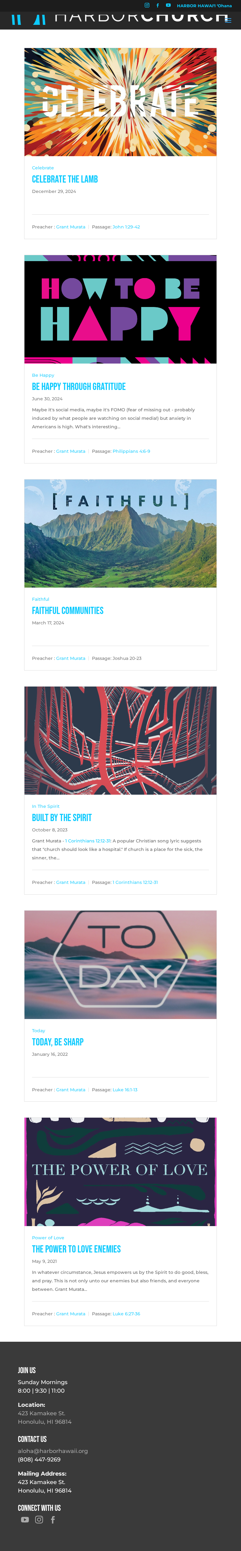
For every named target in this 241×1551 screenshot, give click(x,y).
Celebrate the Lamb (65, 179)
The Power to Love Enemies (76, 1249)
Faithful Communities (68, 611)
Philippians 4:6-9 (131, 451)
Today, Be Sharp (57, 1042)
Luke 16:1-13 (125, 1089)
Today (38, 1030)
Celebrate (43, 168)
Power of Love (48, 1238)
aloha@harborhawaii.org (53, 1451)
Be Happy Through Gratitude (79, 387)
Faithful (40, 599)
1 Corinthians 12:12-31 (87, 841)
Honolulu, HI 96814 (45, 1421)
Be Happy (43, 375)
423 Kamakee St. (41, 1413)
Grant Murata (70, 227)
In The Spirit (46, 806)
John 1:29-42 (126, 227)
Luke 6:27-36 (126, 1314)
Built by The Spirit (62, 818)
